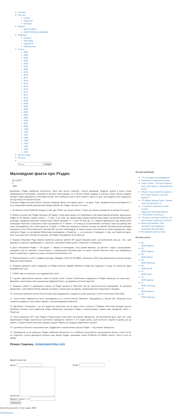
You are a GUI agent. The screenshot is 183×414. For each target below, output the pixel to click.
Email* (75, 365)
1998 (26, 131)
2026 (26, 52)
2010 (26, 97)
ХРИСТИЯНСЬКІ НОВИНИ (36, 32)
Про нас (21, 14)
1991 (26, 151)
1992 (26, 149)
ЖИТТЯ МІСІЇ (30, 29)
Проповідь (28, 40)
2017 (26, 77)
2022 (26, 63)
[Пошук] (19, 160)
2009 (26, 100)
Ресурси (21, 157)
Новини (21, 26)
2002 (26, 120)
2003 (26, 117)
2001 (26, 123)
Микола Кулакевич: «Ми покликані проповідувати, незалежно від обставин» (153, 226)
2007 (26, 106)
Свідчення (28, 43)
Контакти (28, 23)
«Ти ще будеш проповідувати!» (155, 177)
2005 (26, 111)
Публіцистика (30, 46)
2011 (26, 94)
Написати (15, 402)
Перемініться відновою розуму (155, 180)
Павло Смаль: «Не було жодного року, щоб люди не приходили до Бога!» (157, 186)
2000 (26, 126)
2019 (26, 71)
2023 (26, 60)
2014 (26, 86)
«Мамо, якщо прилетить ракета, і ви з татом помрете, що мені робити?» (156, 194)
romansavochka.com (50, 344)
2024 (26, 57)
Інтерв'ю (27, 37)
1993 (26, 146)
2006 (26, 109)
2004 (26, 114)
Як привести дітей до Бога (153, 231)
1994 (26, 143)
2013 (26, 89)
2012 (26, 91)
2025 (26, 54)
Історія (27, 17)
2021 (26, 66)
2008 (26, 103)
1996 (26, 137)
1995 (26, 140)
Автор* (13, 365)
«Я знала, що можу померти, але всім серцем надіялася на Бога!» (156, 219)
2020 (26, 69)
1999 (26, 129)
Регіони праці (24, 154)
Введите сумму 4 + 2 (19, 398)
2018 (26, 74)
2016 (26, 80)
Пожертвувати (6, 412)
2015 (26, 83)
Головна (22, 12)
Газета (21, 49)
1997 (26, 134)
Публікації (22, 34)
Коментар (14, 395)
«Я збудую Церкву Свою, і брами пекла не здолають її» (156, 202)
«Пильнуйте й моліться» (152, 214)
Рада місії (28, 20)
